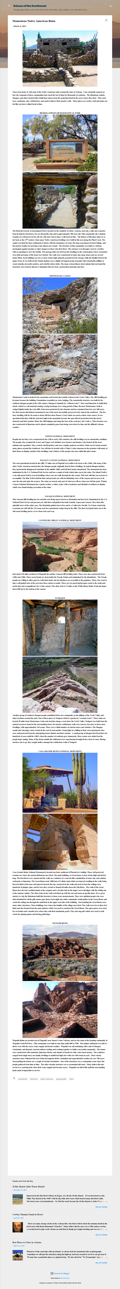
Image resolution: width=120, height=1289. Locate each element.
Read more (101, 1206)
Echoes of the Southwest (29, 6)
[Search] (110, 6)
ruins (71, 1079)
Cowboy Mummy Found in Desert (28, 1214)
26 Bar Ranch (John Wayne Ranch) (29, 1186)
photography (61, 1079)
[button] (106, 20)
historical (34, 1079)
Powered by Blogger (61, 1273)
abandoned (22, 1079)
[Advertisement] (60, 1153)
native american (47, 1079)
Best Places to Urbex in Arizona (27, 1242)
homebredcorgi (65, 1278)
